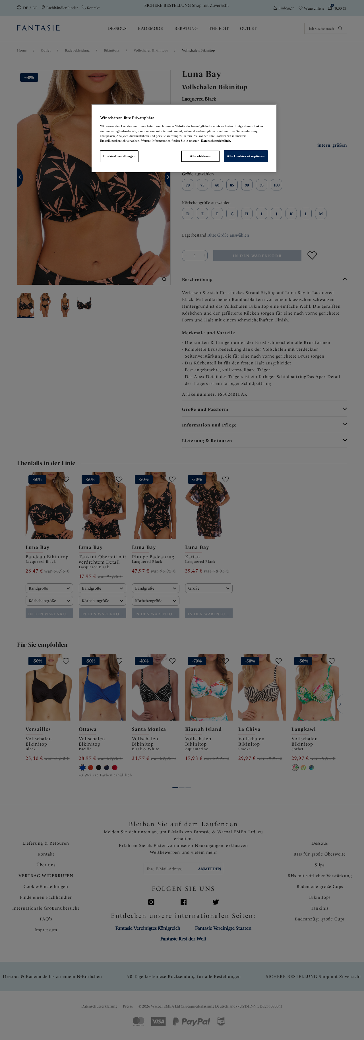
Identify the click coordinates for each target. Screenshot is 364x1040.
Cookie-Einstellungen (119, 156)
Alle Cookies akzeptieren (246, 156)
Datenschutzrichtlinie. (216, 140)
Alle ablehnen (200, 156)
